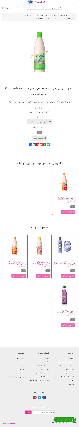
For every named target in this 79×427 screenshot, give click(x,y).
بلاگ (48, 362)
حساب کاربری (20, 358)
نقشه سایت (71, 358)
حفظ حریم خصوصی (69, 373)
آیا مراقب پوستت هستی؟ (42, 373)
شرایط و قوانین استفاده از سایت (65, 376)
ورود (7, 7)
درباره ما (72, 380)
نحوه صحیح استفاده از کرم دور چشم (39, 380)
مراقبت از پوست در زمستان (66, 365)
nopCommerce (11, 423)
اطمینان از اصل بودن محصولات (66, 362)
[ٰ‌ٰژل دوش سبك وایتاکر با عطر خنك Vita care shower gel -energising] (64, 183)
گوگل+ (35, 397)
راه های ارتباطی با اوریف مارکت (16, 376)
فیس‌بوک (44, 397)
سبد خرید (21, 369)
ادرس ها (21, 365)
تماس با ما (71, 384)
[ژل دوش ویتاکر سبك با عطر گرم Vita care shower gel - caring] (39, 247)
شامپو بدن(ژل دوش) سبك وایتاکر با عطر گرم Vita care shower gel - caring (41, 263)
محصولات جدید (45, 369)
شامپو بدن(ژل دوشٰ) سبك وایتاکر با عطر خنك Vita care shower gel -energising (66, 199)
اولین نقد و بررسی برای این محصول (39, 111)
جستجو (47, 358)
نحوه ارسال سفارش (69, 369)
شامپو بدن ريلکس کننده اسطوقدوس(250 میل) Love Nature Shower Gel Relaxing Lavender (65, 312)
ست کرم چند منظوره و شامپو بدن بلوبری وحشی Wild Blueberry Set (64, 263)
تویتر (39, 397)
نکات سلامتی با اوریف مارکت (41, 376)
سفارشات (21, 362)
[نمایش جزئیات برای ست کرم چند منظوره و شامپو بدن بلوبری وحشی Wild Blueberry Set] (64, 247)
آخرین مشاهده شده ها (43, 365)
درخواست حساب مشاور (18, 373)
